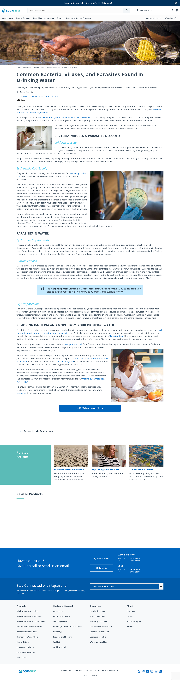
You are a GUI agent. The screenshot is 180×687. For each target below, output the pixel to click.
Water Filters (37, 96)
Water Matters (27, 67)
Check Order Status (61, 616)
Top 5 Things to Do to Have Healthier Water (105, 470)
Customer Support (153, 18)
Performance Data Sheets (101, 626)
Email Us (103, 568)
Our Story (131, 611)
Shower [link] (60, 18)
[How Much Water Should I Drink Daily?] (71, 456)
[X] (147, 671)
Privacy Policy (66, 670)
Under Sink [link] (37, 18)
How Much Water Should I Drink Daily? (70, 470)
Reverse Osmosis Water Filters (29, 626)
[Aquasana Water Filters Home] (11, 10)
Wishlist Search (59, 647)
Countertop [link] (49, 18)
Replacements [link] (72, 18)
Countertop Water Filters (27, 637)
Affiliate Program (134, 621)
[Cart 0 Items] (177, 10)
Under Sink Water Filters (27, 632)
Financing (57, 632)
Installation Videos (98, 611)
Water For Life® (171, 18)
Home (19, 67)
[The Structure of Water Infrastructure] (146, 456)
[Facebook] (139, 671)
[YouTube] (151, 671)
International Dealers (62, 637)
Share (22, 100)
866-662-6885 (103, 558)
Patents (130, 626)
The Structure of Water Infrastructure (141, 470)
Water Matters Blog (98, 642)
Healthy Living (52, 96)
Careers (130, 616)
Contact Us (58, 611)
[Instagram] (143, 671)
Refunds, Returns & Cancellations (67, 626)
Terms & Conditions (83, 670)
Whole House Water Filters (28, 611)
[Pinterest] (156, 671)
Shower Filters (23, 642)
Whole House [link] (7, 18)
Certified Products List (99, 632)
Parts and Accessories (26, 652)
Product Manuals (97, 616)
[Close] (176, 3)
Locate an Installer (98, 637)
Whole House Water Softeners (29, 616)
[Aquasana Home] (27, 673)
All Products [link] (85, 18)
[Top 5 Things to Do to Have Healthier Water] (109, 456)
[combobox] (75, 10)
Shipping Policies (60, 621)
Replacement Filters (25, 647)
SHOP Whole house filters (90, 408)
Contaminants (23, 96)
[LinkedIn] (160, 671)
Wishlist (56, 642)
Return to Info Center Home (39, 431)
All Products (22, 657)
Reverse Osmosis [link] (23, 18)
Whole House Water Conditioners (31, 621)
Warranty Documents (99, 621)
